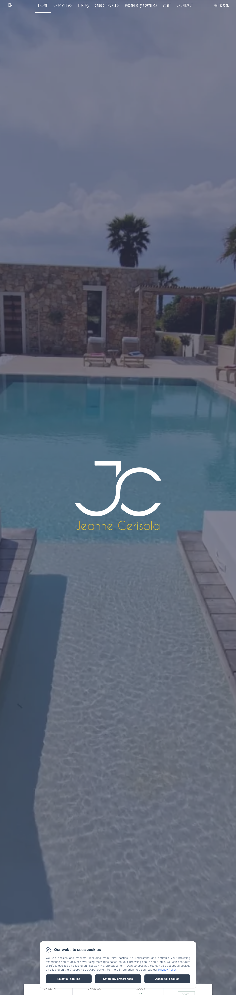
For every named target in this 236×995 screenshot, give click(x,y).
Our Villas (63, 6)
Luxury (83, 6)
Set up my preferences (118, 978)
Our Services (107, 6)
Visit (167, 6)
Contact (185, 6)
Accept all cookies (167, 978)
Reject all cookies (68, 978)
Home (43, 6)
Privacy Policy (167, 969)
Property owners (141, 6)
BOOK (224, 6)
